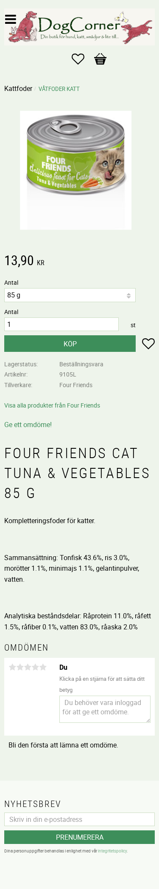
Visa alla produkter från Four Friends (52, 405)
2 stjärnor (20, 667)
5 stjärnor (43, 667)
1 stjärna (12, 667)
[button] (82, 59)
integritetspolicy (112, 851)
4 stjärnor (35, 667)
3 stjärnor (27, 667)
